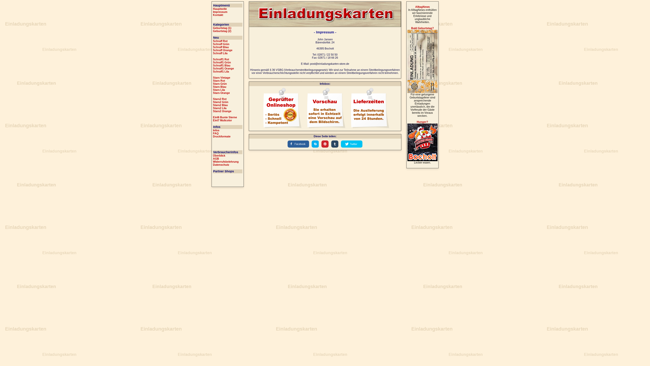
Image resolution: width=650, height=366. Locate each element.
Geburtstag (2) (222, 31)
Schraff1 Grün (222, 62)
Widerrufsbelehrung (226, 161)
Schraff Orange (222, 50)
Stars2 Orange (222, 111)
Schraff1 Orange (223, 68)
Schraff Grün (221, 44)
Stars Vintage (221, 77)
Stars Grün (220, 83)
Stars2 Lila (219, 108)
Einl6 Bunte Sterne (225, 117)
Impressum (220, 12)
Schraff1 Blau (221, 65)
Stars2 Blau (220, 105)
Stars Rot (219, 80)
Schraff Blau (221, 47)
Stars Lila (219, 89)
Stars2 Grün (220, 102)
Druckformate (222, 136)
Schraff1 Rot (221, 59)
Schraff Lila (220, 53)
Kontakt (218, 15)
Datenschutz (221, 164)
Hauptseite (220, 8)
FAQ (216, 133)
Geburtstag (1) (222, 28)
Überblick (219, 155)
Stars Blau (219, 86)
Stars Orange (221, 93)
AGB (216, 158)
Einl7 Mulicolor (222, 120)
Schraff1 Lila (221, 71)
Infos (216, 130)
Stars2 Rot (219, 99)
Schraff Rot (220, 41)
